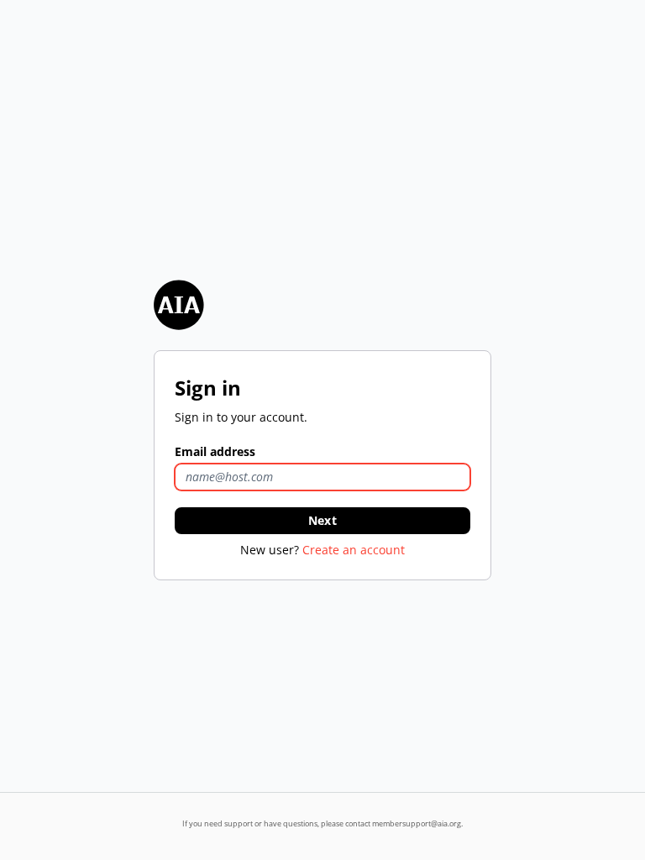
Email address (215, 451)
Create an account (353, 550)
